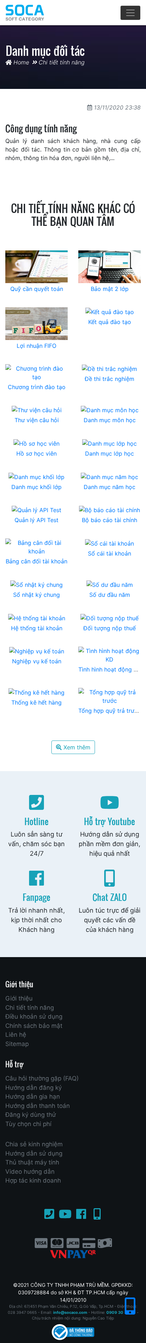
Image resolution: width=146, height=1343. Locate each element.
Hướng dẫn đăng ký (33, 1087)
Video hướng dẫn (30, 1171)
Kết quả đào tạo (109, 321)
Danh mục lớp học (109, 453)
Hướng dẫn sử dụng (33, 1153)
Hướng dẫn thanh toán (37, 1105)
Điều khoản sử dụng (33, 1016)
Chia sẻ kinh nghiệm (34, 1144)
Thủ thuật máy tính (32, 1162)
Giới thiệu (19, 998)
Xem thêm (76, 747)
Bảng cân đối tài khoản (36, 561)
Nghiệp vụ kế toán (36, 661)
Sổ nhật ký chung (36, 594)
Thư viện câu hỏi (37, 420)
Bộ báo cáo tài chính (109, 520)
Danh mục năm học (109, 486)
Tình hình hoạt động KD (109, 669)
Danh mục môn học (110, 420)
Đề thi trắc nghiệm (109, 378)
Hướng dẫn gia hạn (32, 1096)
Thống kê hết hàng (36, 702)
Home (20, 62)
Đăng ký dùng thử (30, 1114)
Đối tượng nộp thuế (109, 628)
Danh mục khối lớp (36, 486)
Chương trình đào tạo (37, 387)
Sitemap (17, 1043)
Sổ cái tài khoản (109, 553)
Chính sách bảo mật (33, 1025)
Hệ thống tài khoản (36, 628)
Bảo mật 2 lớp (110, 288)
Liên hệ (15, 1034)
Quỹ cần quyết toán (36, 288)
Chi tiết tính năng (62, 62)
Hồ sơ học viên (36, 453)
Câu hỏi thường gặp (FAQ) (42, 1078)
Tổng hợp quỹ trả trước (109, 710)
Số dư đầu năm (109, 594)
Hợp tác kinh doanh (33, 1180)
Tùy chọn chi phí (28, 1123)
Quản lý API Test (36, 520)
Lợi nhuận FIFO (36, 345)
